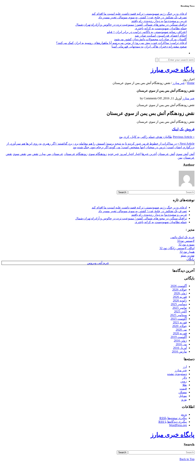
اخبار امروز (127, 154)
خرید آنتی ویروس (98, 263)
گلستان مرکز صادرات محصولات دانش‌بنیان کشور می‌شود (150, 39)
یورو (184, 399)
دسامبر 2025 (179, 304)
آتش (191, 154)
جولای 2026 (179, 289)
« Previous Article (183, 136)
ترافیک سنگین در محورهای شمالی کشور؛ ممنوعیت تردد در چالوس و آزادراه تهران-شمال (131, 24)
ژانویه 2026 (180, 300)
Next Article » (185, 143)
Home (190, 83)
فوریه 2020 (180, 333)
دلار (184, 377)
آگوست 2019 (179, 337)
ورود (184, 414)
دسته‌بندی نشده (177, 374)
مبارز (42, 154)
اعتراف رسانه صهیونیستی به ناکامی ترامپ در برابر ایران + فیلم (147, 32)
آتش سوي (182, 154)
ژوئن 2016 (180, 340)
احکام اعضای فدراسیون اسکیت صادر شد (161, 35)
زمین (183, 381)
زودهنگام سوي (97, 154)
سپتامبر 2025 (178, 315)
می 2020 (181, 329)
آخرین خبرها (149, 154)
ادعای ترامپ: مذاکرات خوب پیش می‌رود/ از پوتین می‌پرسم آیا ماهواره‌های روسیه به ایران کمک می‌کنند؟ (121, 43)
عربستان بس (55, 154)
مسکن (182, 392)
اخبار (138, 154)
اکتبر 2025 (180, 311)
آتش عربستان (166, 154)
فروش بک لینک (183, 129)
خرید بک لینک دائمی (182, 237)
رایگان (190, 259)
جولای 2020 (179, 326)
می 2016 (181, 344)
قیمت (183, 388)
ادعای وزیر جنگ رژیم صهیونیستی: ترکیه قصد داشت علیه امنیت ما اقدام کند (139, 13)
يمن (180, 157)
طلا (184, 385)
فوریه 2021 (180, 322)
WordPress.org (178, 425)
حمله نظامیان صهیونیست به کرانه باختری (161, 28)
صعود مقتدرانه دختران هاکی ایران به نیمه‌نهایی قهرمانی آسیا (149, 46)
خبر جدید (113, 154)
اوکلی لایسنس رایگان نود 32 (176, 248)
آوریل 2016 (180, 347)
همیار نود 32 (187, 251)
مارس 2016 (179, 351)
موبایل (183, 395)
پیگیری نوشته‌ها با (173, 418)
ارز (185, 366)
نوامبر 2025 (179, 307)
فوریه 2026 (180, 296)
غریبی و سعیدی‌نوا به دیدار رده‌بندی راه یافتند (159, 21)
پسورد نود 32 (186, 244)
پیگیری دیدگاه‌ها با (172, 421)
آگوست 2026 (179, 286)
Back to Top (187, 459)
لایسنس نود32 (185, 240)
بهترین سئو (187, 255)
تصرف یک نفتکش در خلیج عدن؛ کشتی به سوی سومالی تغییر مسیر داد (142, 17)
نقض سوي (19, 154)
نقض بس (32, 154)
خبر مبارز (179, 83)
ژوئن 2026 (180, 293)
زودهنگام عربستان (75, 154)
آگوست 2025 (179, 318)
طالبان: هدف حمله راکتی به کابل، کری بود (145, 136)
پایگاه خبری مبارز (172, 69)
